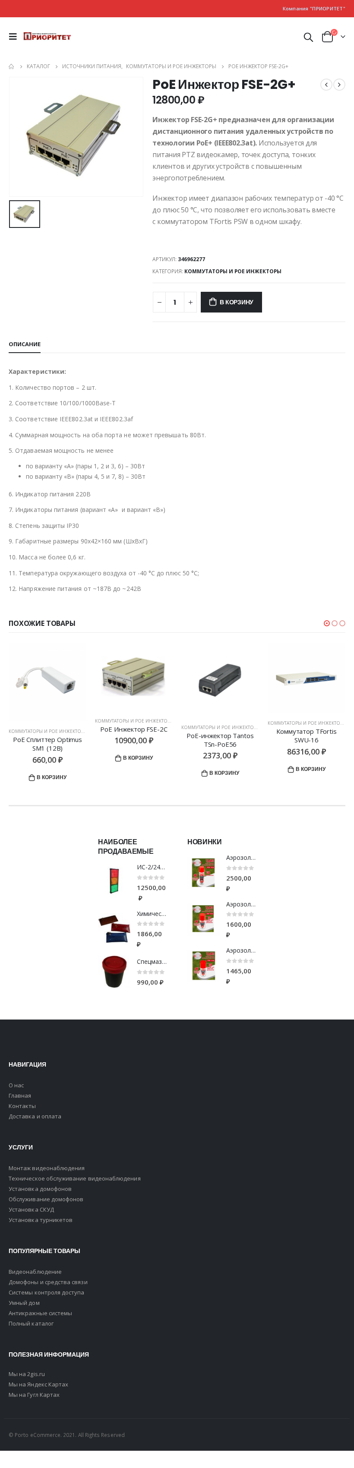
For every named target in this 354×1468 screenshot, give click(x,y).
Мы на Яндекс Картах (38, 1384)
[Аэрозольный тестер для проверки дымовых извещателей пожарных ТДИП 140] (203, 966)
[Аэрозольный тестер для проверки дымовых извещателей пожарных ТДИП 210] (203, 919)
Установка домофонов (40, 1189)
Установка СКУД (31, 1209)
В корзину (236, 302)
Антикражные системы (40, 1313)
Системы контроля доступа (47, 1292)
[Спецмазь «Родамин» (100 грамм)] (114, 972)
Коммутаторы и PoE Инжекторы (232, 271)
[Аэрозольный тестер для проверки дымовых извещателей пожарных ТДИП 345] (203, 873)
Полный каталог (31, 1323)
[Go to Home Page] (12, 66)
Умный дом (24, 1303)
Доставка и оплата (35, 1116)
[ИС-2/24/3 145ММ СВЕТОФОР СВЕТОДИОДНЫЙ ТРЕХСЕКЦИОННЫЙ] (114, 883)
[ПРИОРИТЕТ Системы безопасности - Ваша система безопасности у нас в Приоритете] (47, 36)
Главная (20, 1095)
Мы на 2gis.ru (27, 1374)
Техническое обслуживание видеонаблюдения (75, 1178)
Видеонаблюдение (35, 1271)
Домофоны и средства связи (48, 1282)
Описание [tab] (25, 344)
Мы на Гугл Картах (34, 1395)
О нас (16, 1085)
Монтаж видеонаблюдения (47, 1168)
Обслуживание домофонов (46, 1199)
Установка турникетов (41, 1220)
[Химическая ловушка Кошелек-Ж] (114, 929)
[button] (327, 623)
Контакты (22, 1106)
